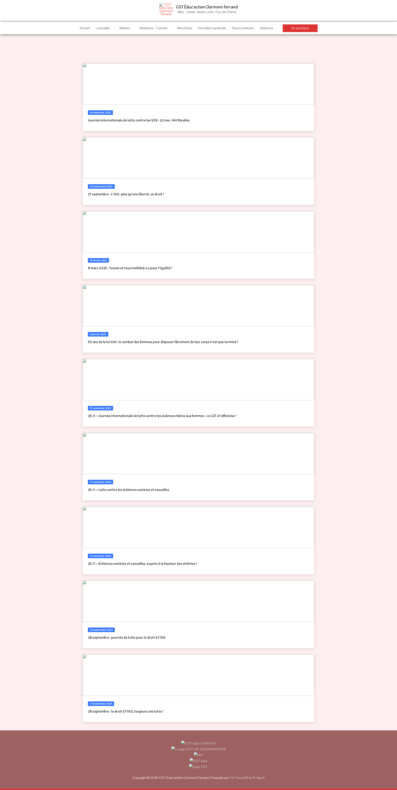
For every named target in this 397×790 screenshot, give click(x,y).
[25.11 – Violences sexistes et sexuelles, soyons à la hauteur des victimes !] (198, 527)
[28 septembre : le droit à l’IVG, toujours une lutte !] (198, 675)
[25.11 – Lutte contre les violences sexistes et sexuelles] (198, 453)
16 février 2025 (98, 260)
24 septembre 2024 (101, 629)
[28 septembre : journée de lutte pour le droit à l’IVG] (198, 601)
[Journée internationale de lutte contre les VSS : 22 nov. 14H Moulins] (198, 84)
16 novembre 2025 (100, 112)
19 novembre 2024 (100, 408)
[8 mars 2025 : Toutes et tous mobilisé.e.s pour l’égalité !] (198, 232)
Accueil (85, 28)
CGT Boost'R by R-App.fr (247, 778)
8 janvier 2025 (98, 334)
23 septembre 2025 (101, 186)
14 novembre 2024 (100, 556)
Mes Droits (184, 28)
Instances (266, 28)
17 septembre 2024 (101, 703)
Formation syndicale (212, 28)
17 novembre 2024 (100, 482)
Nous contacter (243, 28)
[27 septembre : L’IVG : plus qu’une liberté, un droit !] (198, 158)
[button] (300, 28)
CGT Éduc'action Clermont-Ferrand (207, 7)
